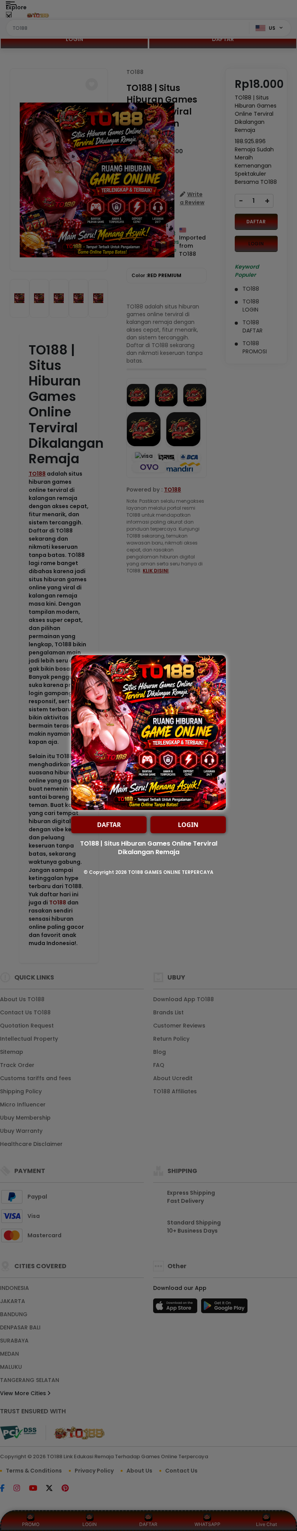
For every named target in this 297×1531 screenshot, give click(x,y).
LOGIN (188, 824)
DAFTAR (109, 824)
